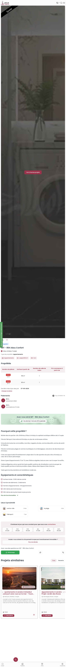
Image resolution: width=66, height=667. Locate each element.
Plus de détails (33, 542)
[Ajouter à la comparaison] (34, 615)
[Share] (2, 340)
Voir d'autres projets (33, 172)
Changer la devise (6, 391)
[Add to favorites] (7, 340)
